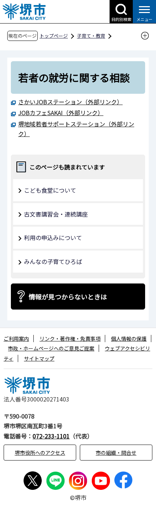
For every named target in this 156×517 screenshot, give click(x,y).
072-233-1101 (51, 436)
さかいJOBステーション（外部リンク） (70, 101)
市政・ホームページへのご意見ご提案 (51, 348)
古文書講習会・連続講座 (56, 214)
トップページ (54, 35)
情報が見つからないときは (68, 296)
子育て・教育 (91, 35)
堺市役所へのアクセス (40, 452)
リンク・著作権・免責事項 (70, 338)
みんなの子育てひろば (53, 261)
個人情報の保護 (129, 338)
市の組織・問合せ (116, 452)
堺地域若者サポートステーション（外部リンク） (76, 128)
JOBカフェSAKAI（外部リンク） (60, 112)
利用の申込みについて (53, 237)
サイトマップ (39, 358)
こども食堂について (50, 190)
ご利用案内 (16, 338)
